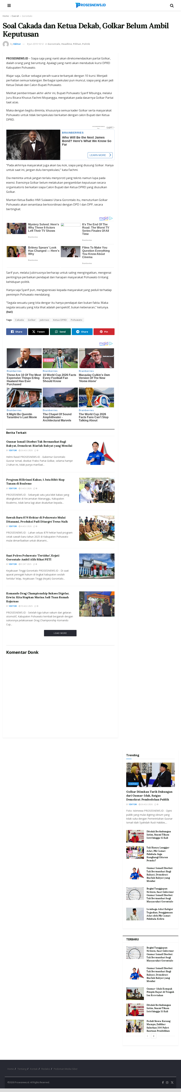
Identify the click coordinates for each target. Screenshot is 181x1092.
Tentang (21, 1068)
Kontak (34, 1068)
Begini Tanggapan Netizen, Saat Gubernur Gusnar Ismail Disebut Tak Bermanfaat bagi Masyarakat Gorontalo (160, 895)
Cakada (19, 319)
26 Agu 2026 (26, 450)
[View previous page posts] (147, 1035)
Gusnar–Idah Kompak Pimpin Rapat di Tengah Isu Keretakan (160, 992)
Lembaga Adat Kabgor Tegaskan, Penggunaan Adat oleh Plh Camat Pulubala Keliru (160, 914)
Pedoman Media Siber (66, 1068)
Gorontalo (27, 16)
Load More (60, 633)
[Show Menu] (9, 5)
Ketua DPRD (60, 319)
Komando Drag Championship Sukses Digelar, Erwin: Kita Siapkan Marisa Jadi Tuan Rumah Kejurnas (37, 597)
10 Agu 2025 (26, 606)
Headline (66, 43)
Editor (17, 43)
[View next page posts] (153, 1035)
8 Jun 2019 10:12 (35, 43)
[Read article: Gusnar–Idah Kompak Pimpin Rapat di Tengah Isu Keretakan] (135, 993)
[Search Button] (172, 5)
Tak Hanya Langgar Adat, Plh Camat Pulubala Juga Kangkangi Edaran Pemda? (158, 854)
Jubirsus (44, 319)
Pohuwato (76, 319)
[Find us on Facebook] (163, 1083)
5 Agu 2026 (25, 488)
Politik (86, 43)
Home (6, 16)
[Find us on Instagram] (167, 1083)
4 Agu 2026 (25, 526)
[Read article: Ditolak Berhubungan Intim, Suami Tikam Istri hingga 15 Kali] (135, 836)
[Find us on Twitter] (172, 1083)
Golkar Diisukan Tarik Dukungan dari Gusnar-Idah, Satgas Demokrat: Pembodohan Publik (149, 795)
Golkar (32, 319)
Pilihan (77, 43)
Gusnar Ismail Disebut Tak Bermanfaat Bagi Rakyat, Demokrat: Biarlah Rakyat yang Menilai (160, 875)
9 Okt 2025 (25, 564)
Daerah (15, 16)
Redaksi (45, 1068)
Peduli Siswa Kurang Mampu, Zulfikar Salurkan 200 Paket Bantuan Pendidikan (158, 1026)
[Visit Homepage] (90, 5)
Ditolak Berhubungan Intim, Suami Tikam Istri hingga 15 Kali (159, 834)
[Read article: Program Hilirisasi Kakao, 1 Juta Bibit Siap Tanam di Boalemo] (97, 490)
